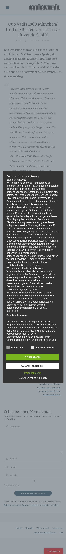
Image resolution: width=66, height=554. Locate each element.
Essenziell (17, 347)
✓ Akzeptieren (32, 357)
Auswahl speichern (32, 366)
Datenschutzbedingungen (33, 378)
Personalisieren (32, 373)
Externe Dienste (45, 347)
